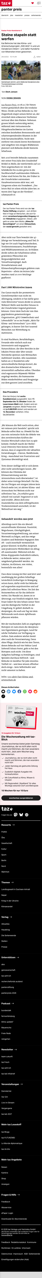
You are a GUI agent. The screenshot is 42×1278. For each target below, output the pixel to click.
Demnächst (6, 1091)
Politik (4, 832)
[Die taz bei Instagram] (27, 816)
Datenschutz (7, 1254)
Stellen (4, 941)
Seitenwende (34, 1254)
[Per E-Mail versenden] (3, 691)
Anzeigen (5, 1184)
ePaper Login (7, 1213)
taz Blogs (5, 1132)
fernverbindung (8, 1016)
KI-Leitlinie (16, 1248)
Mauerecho (6, 1028)
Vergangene (6, 1108)
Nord (3, 866)
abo (3, 964)
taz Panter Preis (8, 105)
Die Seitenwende (8, 935)
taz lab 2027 (6, 1114)
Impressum (18, 1254)
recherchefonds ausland (12, 981)
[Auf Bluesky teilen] (14, 691)
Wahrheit (5, 872)
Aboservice (6, 1207)
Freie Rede (6, 1033)
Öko (3, 838)
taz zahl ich (6, 976)
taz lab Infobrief (8, 1074)
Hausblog (5, 930)
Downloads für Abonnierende (14, 1219)
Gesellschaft (6, 843)
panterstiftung (7, 987)
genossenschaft (8, 970)
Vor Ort (4, 1097)
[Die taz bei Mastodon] (16, 816)
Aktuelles (5, 924)
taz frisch (5, 1062)
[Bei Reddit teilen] (35, 691)
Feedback (5, 1202)
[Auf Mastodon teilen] (8, 691)
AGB (26, 1254)
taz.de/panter (8, 414)
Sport (3, 855)
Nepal (3, 895)
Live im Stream (7, 1103)
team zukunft (7, 1056)
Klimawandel (6, 906)
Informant (26, 1248)
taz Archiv (5, 1149)
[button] (39, 3)
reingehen (5, 1039)
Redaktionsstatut (19, 1242)
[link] (5, 15)
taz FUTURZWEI (8, 1138)
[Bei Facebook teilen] (19, 691)
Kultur (4, 849)
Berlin (3, 860)
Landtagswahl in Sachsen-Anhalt (15, 889)
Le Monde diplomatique (11, 1143)
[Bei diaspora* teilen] (30, 691)
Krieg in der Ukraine (10, 901)
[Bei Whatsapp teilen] (25, 691)
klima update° (7, 1022)
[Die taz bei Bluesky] (21, 816)
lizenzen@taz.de (6, 1235)
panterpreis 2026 (8, 993)
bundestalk (6, 1010)
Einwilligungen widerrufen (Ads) (15, 1259)
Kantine (4, 1173)
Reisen (4, 1167)
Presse (4, 947)
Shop (3, 1178)
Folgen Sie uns (6, 815)
